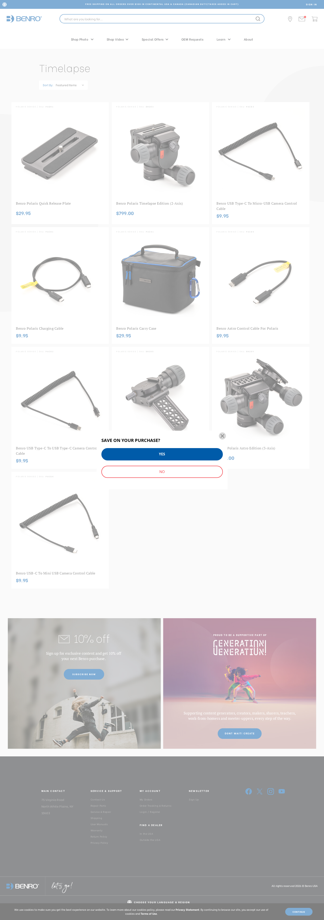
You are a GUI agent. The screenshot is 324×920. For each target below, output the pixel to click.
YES (162, 454)
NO (162, 471)
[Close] (222, 436)
